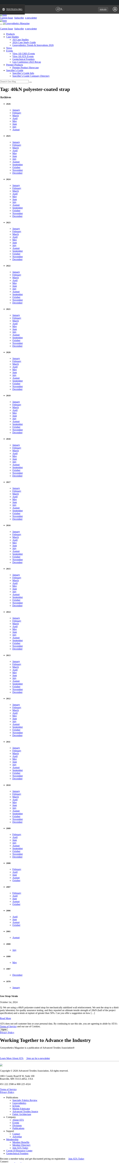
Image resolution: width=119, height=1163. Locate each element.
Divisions (17, 1125)
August (16, 129)
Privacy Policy (7, 1032)
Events (9, 50)
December (17, 173)
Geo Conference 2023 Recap (26, 62)
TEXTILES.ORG (14, 9)
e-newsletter (31, 17)
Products (10, 34)
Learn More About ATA (11, 1058)
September (17, 164)
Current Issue (6, 17)
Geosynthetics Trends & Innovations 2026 (33, 45)
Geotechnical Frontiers (23, 59)
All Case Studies (20, 39)
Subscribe (19, 17)
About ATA (18, 1120)
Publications (18, 1128)
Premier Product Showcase (25, 67)
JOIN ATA (103, 9)
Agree (4, 1029)
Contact (16, 1134)
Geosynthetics (19, 1103)
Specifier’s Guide (14, 70)
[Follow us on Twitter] (20, 1161)
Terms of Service (8, 1026)
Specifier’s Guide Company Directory (31, 76)
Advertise (17, 1136)
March (15, 115)
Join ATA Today (20, 1148)
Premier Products (14, 64)
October (16, 167)
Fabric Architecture (21, 1114)
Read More (5, 1018)
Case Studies (12, 36)
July (14, 126)
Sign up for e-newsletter (38, 1058)
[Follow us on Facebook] (13, 1161)
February (16, 112)
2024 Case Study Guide (24, 42)
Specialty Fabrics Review (24, 1100)
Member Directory (21, 1145)
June (14, 124)
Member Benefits (20, 1142)
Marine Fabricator (21, 1108)
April (15, 118)
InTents (16, 1106)
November (17, 170)
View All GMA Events (23, 53)
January (16, 110)
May (14, 121)
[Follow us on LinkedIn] (16, 1161)
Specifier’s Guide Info (23, 73)
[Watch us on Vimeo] (22, 1161)
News (9, 48)
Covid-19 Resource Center (19, 1150)
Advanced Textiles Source (25, 1111)
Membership (12, 1139)
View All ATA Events (23, 56)
